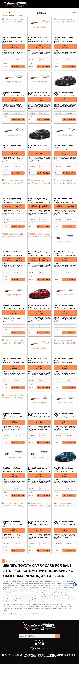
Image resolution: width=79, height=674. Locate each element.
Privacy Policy (31, 655)
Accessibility (18, 655)
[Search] (57, 636)
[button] (75, 584)
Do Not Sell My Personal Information (61, 655)
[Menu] (74, 4)
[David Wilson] (15, 4)
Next (32, 560)
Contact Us (6, 655)
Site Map (41, 655)
